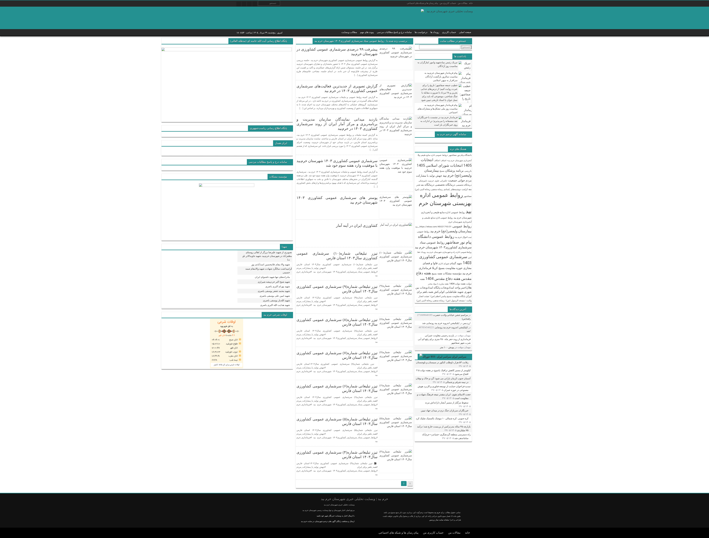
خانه (471, 3)
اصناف (443, 160)
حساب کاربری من (448, 3)
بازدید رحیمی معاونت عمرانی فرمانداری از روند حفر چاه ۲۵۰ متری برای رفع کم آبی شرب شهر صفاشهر (444, 339)
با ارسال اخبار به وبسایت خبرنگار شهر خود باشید (335, 516)
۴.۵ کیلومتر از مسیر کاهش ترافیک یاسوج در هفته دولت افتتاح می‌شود (443, 372)
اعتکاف (437, 160)
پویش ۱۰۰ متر (447, 347)
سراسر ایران (459, 356)
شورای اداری (443, 263)
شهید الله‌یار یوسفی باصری (276, 300)
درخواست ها (421, 32)
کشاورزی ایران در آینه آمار (357, 225)
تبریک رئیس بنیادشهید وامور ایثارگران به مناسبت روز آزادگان (437, 64)
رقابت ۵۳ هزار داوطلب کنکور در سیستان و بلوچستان (442, 362)
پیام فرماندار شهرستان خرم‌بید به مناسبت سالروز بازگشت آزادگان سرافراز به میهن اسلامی (441, 77)
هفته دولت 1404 (457, 283)
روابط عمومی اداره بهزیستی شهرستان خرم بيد (445, 203)
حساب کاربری (449, 32)
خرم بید (437, 512)
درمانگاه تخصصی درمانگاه (440, 184)
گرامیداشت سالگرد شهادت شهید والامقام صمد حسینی (268, 270)
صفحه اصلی (465, 32)
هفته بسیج (437, 273)
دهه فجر (420, 185)
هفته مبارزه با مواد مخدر (438, 284)
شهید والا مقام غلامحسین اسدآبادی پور (270, 264)
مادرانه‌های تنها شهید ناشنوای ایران (272, 277)
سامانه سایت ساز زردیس (439, 520)
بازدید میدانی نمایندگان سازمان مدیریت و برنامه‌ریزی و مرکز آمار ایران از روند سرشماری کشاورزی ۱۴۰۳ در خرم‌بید (337, 124)
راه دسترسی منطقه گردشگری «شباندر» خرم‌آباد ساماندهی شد (446, 436)
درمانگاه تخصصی (464, 185)
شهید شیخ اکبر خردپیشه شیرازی (274, 281)
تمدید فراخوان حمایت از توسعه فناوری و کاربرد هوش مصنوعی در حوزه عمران (444, 388)
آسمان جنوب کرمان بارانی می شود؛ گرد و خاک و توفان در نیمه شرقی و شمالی (443, 380)
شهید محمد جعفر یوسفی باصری (274, 291)
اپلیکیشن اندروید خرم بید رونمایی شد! (446, 323)
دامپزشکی (423, 181)
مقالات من (462, 3)
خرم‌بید (431, 181)
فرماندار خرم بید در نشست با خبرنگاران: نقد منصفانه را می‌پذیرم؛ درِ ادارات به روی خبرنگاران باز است (437, 121)
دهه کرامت (467, 189)
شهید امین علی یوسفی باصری (275, 295)
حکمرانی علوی (441, 181)
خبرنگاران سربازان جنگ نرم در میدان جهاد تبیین (444, 410)
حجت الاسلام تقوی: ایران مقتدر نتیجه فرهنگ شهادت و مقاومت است (444, 396)
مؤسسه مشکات (452, 273)
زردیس (466, 323)
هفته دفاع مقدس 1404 (442, 279)
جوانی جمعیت (456, 180)
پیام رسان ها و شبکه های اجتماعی (422, 3)
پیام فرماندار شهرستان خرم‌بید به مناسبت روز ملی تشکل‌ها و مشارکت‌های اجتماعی (437, 109)
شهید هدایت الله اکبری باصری (275, 305)
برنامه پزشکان (454, 170)
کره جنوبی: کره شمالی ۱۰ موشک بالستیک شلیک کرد (442, 418)
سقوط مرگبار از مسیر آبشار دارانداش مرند (446, 402)
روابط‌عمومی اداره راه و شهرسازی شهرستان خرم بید (449, 252)
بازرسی (468, 171)
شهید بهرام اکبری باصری (277, 286)
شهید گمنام (456, 263)
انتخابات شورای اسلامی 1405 (440, 165)
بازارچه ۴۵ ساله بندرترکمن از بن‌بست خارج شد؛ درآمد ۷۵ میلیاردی (444, 428)
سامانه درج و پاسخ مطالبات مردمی (394, 32)
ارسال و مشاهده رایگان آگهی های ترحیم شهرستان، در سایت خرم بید (327, 521)
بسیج (442, 171)
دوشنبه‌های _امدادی (452, 189)
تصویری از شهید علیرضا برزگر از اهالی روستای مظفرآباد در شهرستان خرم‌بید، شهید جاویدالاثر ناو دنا (267, 256)
